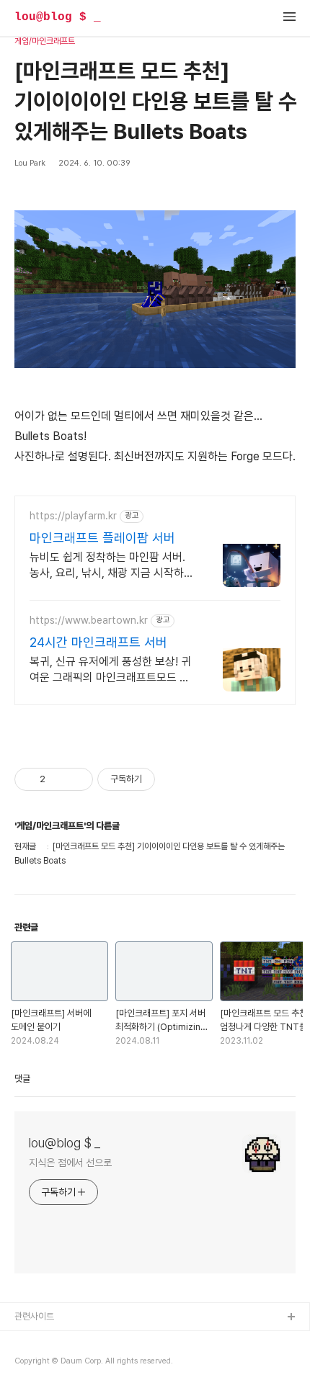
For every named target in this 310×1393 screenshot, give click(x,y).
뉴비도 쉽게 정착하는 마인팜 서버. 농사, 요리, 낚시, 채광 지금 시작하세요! (112, 565)
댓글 (22, 1078)
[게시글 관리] (77, 779)
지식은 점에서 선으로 (70, 1162)
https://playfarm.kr (73, 515)
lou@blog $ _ (57, 17)
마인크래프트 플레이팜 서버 (102, 537)
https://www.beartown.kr (89, 620)
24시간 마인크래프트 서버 (98, 642)
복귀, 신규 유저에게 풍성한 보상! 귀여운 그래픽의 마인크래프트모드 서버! (110, 670)
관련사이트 (34, 1316)
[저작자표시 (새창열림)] (161, 779)
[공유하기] (59, 779)
